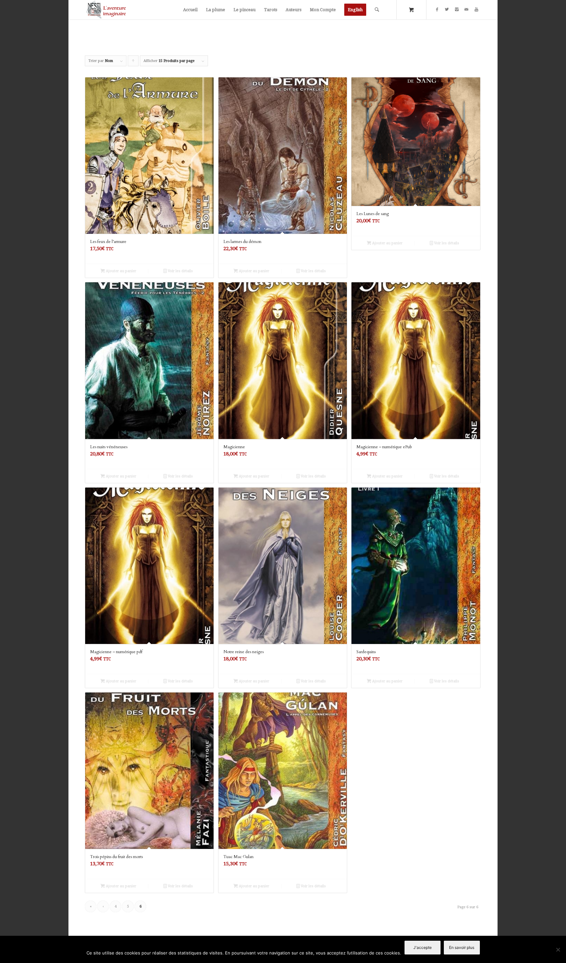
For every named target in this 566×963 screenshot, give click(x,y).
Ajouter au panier (120, 271)
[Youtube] (476, 9)
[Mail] (466, 9)
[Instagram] (457, 9)
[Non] (558, 949)
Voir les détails (180, 271)
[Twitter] (447, 9)
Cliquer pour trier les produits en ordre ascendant (133, 62)
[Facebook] (437, 9)
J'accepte (422, 947)
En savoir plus (461, 947)
